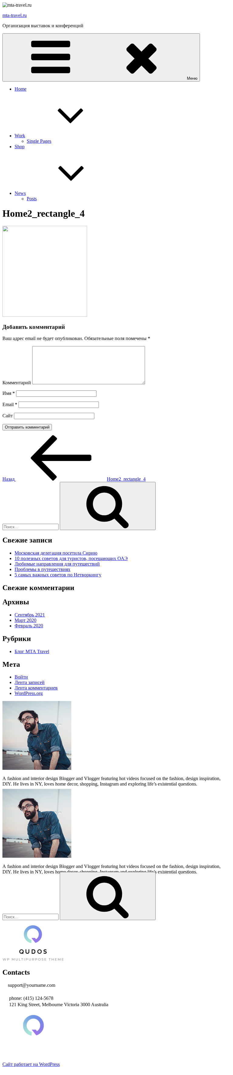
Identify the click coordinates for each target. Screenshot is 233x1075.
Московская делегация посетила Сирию (56, 553)
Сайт (7, 415)
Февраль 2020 (29, 625)
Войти (21, 676)
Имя (8, 393)
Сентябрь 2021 (30, 614)
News (20, 193)
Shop (20, 146)
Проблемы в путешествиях (42, 569)
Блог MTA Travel (32, 651)
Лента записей (30, 682)
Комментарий (16, 382)
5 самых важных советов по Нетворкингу (58, 574)
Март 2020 (25, 620)
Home (20, 89)
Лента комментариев (36, 687)
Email (9, 404)
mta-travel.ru (14, 15)
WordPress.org (29, 693)
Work (20, 135)
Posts (32, 198)
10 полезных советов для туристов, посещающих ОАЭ (71, 558)
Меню (192, 78)
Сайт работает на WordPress (31, 1064)
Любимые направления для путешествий (57, 563)
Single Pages (39, 141)
